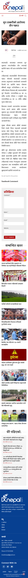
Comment (7, 195)
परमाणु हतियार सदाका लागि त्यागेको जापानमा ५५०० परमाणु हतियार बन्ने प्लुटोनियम (12, 469)
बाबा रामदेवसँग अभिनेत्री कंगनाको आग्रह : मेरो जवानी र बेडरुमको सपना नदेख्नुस (13, 439)
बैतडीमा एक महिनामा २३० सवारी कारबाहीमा (11, 343)
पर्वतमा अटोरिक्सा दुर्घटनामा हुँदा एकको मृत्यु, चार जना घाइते (13, 363)
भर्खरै (22, 16)
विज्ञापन (10, 571)
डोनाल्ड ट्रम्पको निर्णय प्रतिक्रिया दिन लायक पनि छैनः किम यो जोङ (12, 479)
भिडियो (3, 527)
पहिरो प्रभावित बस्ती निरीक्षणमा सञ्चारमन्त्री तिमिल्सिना (14, 384)
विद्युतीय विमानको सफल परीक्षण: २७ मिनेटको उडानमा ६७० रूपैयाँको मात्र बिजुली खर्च (12, 448)
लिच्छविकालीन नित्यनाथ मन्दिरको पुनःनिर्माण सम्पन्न (11, 323)
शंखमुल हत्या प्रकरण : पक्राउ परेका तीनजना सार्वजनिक (14, 424)
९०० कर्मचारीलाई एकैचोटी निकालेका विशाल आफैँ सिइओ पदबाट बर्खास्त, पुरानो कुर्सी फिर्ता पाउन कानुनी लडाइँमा (14, 459)
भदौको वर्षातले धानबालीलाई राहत (11, 304)
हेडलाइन (3, 530)
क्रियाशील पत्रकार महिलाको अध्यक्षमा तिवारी (12, 284)
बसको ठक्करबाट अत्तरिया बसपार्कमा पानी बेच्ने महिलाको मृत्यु (14, 404)
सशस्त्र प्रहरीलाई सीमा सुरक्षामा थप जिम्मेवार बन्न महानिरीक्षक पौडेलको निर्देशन (14, 264)
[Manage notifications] (24, 574)
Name (6, 212)
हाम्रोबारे (4, 571)
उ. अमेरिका (4, 522)
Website (6, 228)
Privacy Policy (16, 572)
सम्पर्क (24, 571)
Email (6, 220)
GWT (20, 576)
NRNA (3, 525)
